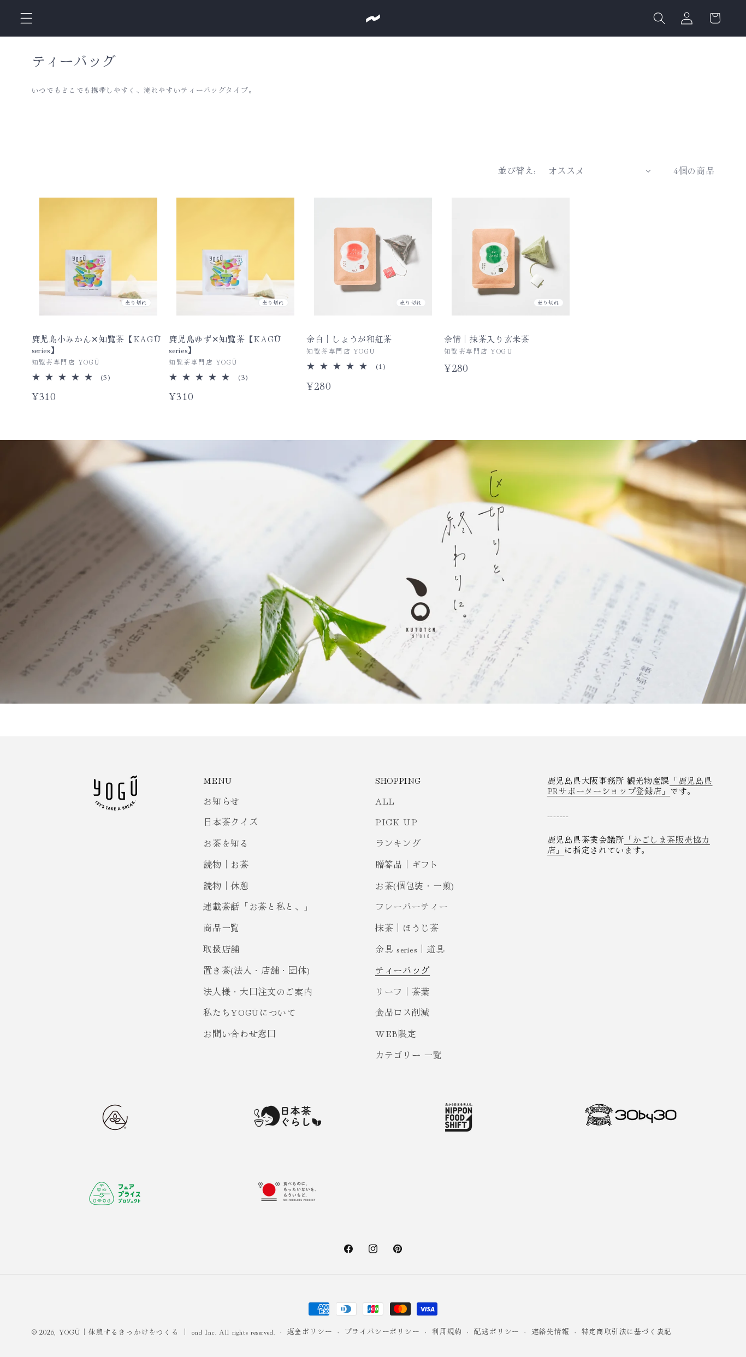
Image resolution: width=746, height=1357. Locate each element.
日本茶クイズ (230, 821)
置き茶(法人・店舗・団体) (256, 970)
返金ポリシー (310, 1331)
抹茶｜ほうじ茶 (407, 927)
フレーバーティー (411, 906)
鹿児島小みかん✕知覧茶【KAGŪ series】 (96, 344)
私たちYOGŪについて (249, 1012)
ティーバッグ (402, 970)
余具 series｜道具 (410, 948)
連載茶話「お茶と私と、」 (257, 906)
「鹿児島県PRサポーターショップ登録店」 (630, 785)
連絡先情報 (550, 1331)
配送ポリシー (496, 1331)
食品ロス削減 (402, 1012)
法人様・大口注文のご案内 (257, 991)
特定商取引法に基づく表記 (627, 1331)
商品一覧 (221, 927)
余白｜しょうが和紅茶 (349, 339)
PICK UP (396, 821)
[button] (26, 18)
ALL (385, 800)
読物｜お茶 (225, 864)
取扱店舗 (221, 948)
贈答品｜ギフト (407, 864)
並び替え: (516, 170)
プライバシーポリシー (382, 1331)
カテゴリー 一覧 (408, 1054)
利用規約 (447, 1331)
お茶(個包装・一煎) (414, 885)
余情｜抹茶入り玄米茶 (487, 339)
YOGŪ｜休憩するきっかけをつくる (118, 1331)
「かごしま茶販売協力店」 (628, 844)
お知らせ (221, 800)
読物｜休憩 (225, 885)
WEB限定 (395, 1033)
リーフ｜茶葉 (402, 991)
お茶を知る (225, 842)
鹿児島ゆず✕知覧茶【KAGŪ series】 (225, 344)
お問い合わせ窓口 (239, 1033)
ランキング (398, 842)
